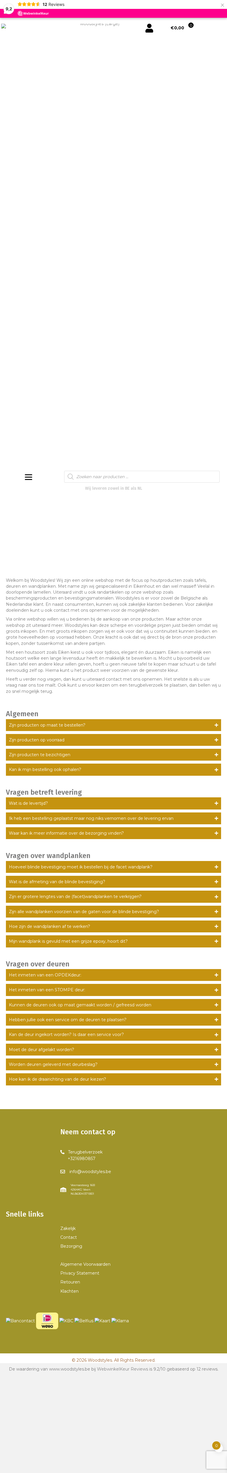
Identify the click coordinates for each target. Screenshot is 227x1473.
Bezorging (71, 1246)
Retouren (70, 1282)
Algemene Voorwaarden (85, 1264)
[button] (113, 725)
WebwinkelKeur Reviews (122, 1369)
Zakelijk (68, 1228)
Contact (68, 1237)
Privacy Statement (79, 1273)
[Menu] (28, 477)
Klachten (69, 1291)
